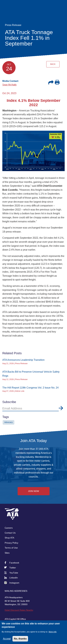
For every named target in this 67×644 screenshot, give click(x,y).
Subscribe (61, 408)
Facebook (14, 562)
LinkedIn (13, 577)
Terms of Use (11, 547)
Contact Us (10, 533)
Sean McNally (9, 84)
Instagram (14, 583)
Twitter (12, 567)
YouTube (13, 572)
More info (53, 632)
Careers (9, 528)
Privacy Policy (11, 543)
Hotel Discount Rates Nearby (19, 610)
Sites (7, 553)
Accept (7, 638)
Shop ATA (9, 537)
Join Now (33, 491)
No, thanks (20, 638)
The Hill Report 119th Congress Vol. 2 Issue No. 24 (30, 387)
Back (52, 64)
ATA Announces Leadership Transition (23, 360)
